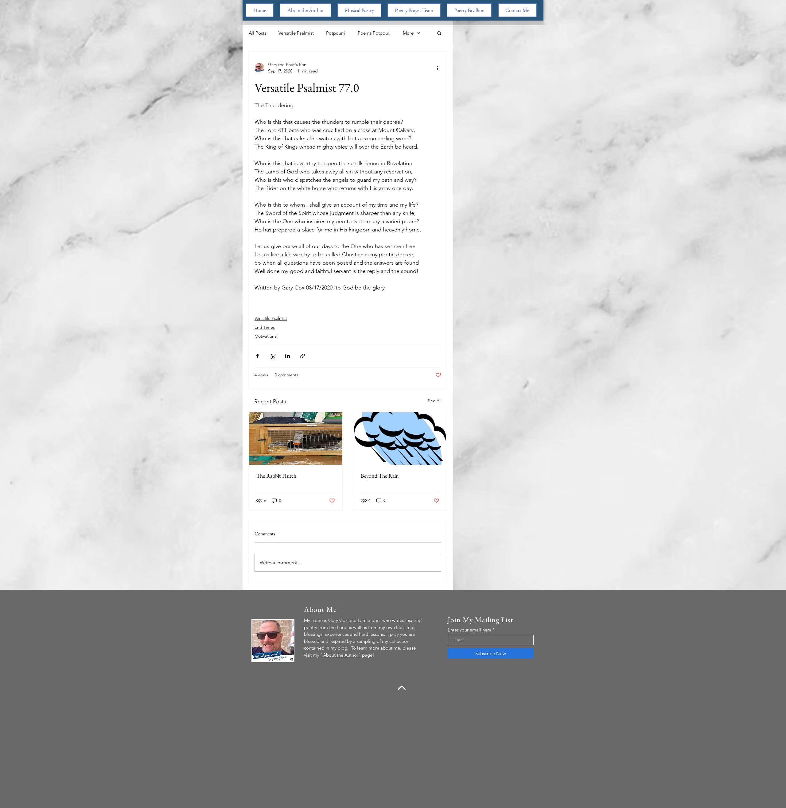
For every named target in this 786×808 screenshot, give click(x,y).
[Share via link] (302, 356)
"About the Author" (340, 655)
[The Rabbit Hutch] (295, 438)
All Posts (257, 33)
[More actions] (437, 68)
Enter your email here (469, 629)
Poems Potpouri (374, 33)
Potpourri (335, 33)
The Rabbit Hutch (276, 475)
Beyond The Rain (380, 475)
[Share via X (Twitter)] (272, 356)
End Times (265, 327)
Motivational (266, 336)
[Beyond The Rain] (400, 438)
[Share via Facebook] (257, 356)
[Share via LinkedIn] (287, 356)
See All (435, 400)
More (408, 33)
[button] (439, 32)
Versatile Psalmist (296, 33)
